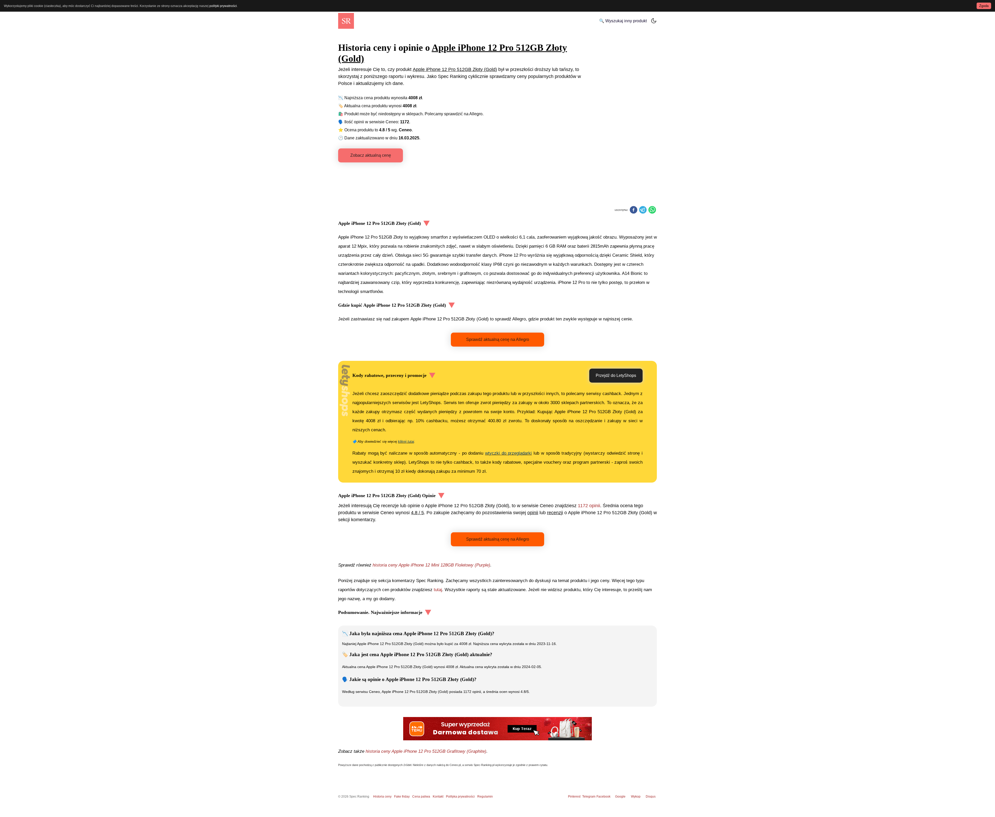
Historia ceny (382, 796)
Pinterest (574, 796)
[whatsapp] (652, 210)
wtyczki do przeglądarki (508, 453)
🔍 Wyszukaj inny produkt (623, 21)
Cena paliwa (421, 796)
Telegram (589, 796)
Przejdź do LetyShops (616, 375)
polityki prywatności (223, 6)
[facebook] (633, 210)
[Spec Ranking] (346, 21)
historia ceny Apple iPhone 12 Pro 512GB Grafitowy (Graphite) (426, 751)
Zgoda (984, 6)
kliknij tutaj (406, 441)
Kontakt (438, 796)
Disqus (651, 796)
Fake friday (402, 796)
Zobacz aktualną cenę (370, 155)
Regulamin (485, 796)
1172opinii (589, 505)
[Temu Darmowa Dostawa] (497, 728)
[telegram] (643, 210)
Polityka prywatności (460, 796)
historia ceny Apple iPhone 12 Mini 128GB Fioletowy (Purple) (431, 565)
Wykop (636, 796)
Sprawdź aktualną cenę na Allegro (497, 339)
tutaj (438, 589)
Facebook (604, 796)
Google (620, 796)
